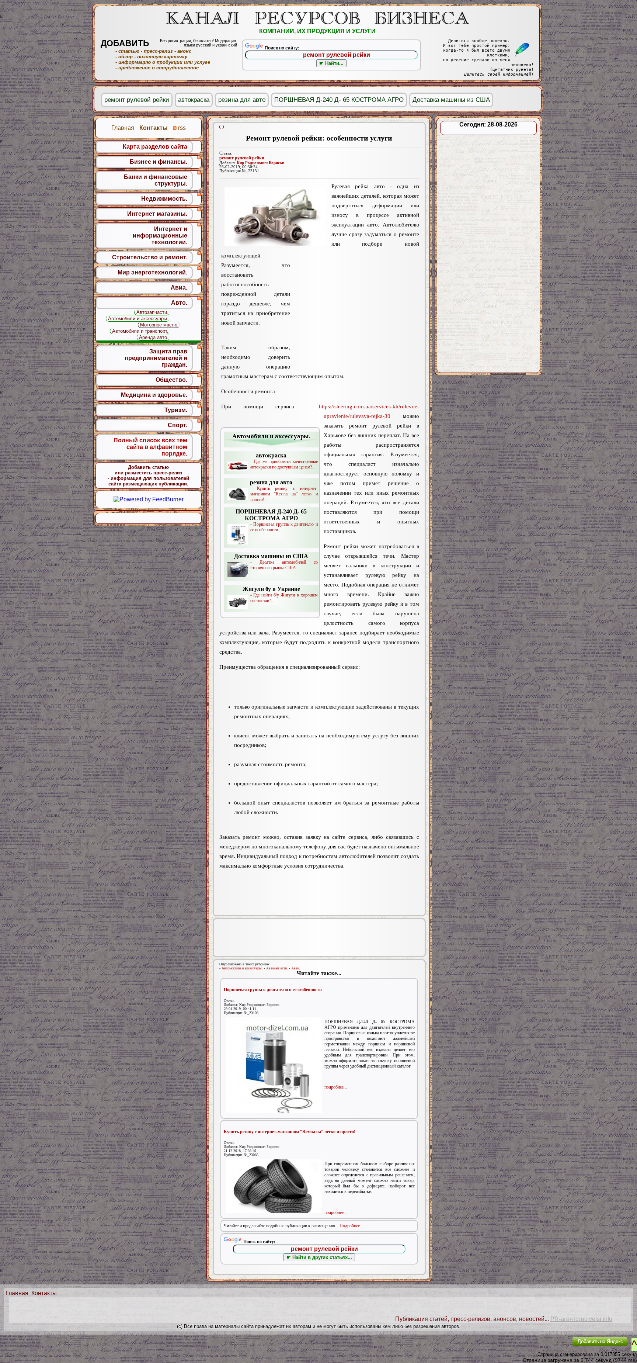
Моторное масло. (159, 325)
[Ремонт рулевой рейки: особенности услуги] (275, 216)
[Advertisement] (355, 308)
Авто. (295, 968)
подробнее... (335, 1087)
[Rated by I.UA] (549, 1346)
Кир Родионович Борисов (260, 163)
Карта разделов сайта (155, 146)
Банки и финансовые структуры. (155, 180)
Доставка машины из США (451, 99)
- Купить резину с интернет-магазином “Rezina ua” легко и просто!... (284, 490)
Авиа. (179, 287)
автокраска (193, 99)
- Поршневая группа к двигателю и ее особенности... (277, 520)
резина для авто (241, 99)
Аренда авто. (153, 337)
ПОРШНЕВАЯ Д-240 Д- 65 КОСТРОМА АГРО (339, 99)
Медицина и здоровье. (154, 395)
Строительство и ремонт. (149, 257)
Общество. (171, 380)
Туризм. (175, 410)
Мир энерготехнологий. (152, 272)
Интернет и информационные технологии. (160, 235)
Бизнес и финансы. (158, 162)
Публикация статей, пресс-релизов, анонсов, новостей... (472, 1319)
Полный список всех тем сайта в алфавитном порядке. (150, 447)
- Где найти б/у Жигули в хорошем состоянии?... (280, 594)
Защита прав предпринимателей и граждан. (156, 358)
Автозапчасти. (277, 968)
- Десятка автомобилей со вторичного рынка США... (276, 561)
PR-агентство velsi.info (581, 1319)
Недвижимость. (164, 199)
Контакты (44, 1293)
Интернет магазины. (157, 214)
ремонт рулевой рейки (241, 157)
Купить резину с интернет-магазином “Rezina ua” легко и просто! (289, 1131)
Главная (17, 1293)
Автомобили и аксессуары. (242, 968)
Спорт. (177, 425)
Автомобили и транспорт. (140, 331)
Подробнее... (351, 1225)
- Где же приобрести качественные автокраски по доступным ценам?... (284, 461)
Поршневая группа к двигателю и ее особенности (273, 989)
